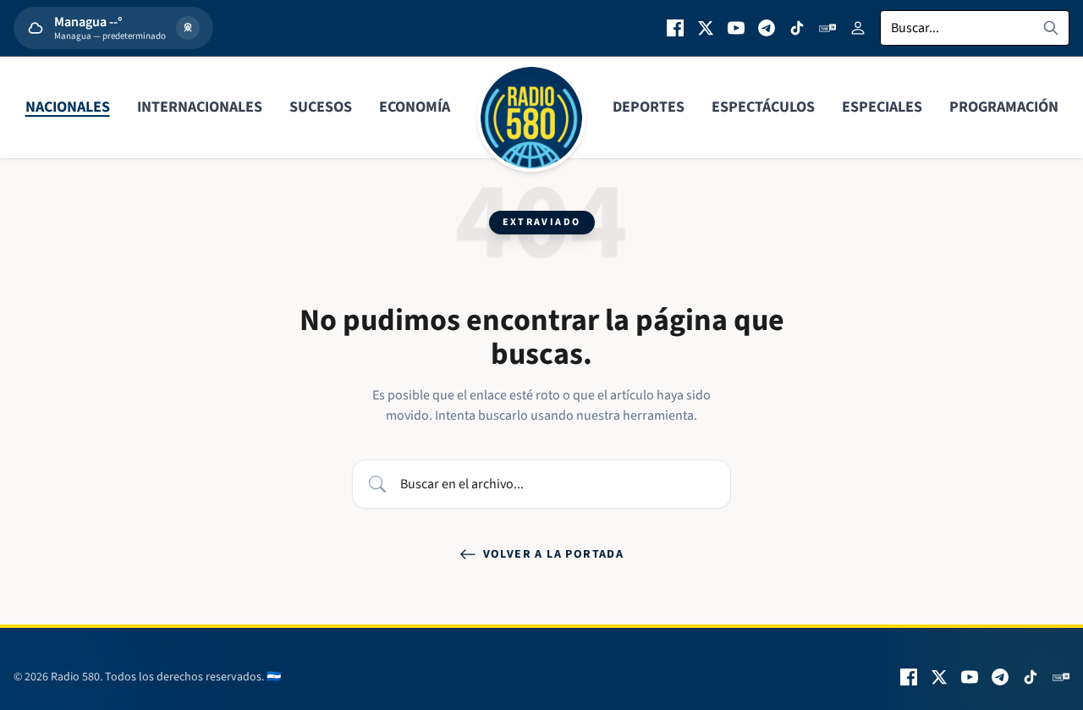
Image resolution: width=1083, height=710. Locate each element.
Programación (1003, 107)
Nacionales (67, 107)
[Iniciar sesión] (857, 27)
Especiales (882, 107)
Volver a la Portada (553, 554)
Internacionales (199, 107)
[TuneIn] (827, 27)
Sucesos (320, 107)
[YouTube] (736, 27)
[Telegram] (766, 27)
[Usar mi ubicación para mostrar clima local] (188, 28)
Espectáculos (763, 107)
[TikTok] (797, 27)
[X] (705, 27)
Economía (414, 107)
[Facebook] (675, 27)
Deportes (648, 107)
